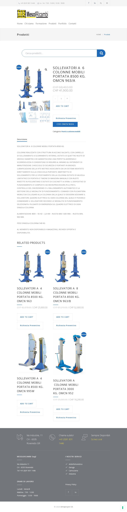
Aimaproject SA (67, 507)
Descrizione (22, 139)
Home (20, 23)
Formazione (41, 23)
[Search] (101, 3)
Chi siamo (29, 23)
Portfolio (62, 23)
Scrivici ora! (96, 439)
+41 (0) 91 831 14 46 (28, 3)
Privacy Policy (70, 484)
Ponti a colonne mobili (71, 131)
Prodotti (52, 23)
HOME (98, 34)
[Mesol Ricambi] (32, 13)
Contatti (72, 23)
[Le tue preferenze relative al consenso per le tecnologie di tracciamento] (122, 507)
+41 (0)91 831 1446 (28, 470)
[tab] (22, 140)
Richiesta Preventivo (66, 118)
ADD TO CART (62, 106)
